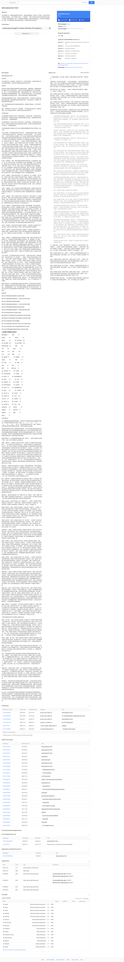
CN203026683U (6, 786)
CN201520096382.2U (8, 841)
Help (81, 959)
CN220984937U (6, 789)
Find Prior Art (74, 20)
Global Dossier (74, 67)
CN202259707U (6, 759)
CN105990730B (6, 719)
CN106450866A (7, 715)
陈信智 (64, 26)
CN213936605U (6, 782)
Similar (82, 20)
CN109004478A (6, 802)
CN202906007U (6, 822)
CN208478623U (6, 815)
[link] (5, 904)
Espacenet (67, 67)
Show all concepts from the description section (14, 949)
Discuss (80, 67)
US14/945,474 (6, 844)
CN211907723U (6, 776)
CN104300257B (6, 779)
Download (79, 898)
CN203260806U (6, 805)
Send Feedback (50, 959)
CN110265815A (6, 773)
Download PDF (63, 20)
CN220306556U (6, 825)
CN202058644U (6, 809)
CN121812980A (7, 729)
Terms (67, 959)
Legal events (70, 63)
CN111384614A (7, 722)
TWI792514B (6, 725)
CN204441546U (6, 746)
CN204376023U (6, 750)
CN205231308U (6, 799)
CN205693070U (6, 819)
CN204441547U (6, 753)
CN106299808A (7, 712)
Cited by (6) (63, 63)
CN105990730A (6, 763)
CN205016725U (6, 756)
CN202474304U (6, 812)
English (68, 24)
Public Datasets (60, 959)
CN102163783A (6, 769)
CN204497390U (6, 792)
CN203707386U (6, 796)
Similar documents (77, 63)
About (42, 959)
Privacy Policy (75, 959)
